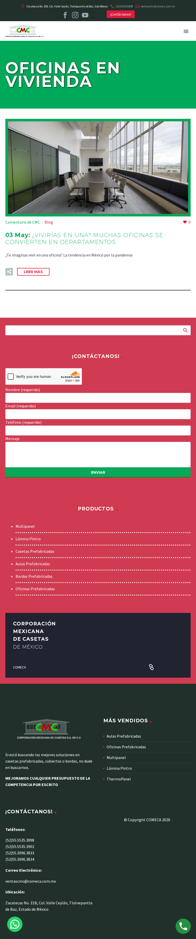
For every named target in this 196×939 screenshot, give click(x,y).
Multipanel (25, 526)
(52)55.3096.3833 (19, 852)
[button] (9, 272)
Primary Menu (186, 31)
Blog (49, 222)
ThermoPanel (119, 778)
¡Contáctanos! (120, 14)
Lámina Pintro (28, 538)
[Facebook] (65, 15)
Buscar (185, 330)
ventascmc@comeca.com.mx (158, 6)
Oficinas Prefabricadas (35, 588)
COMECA (19, 667)
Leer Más (33, 271)
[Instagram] (75, 15)
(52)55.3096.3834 (19, 859)
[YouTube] (85, 15)
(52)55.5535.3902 (19, 846)
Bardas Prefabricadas (34, 576)
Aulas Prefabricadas (33, 563)
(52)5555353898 (124, 6)
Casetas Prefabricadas (35, 551)
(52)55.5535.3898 (19, 840)
